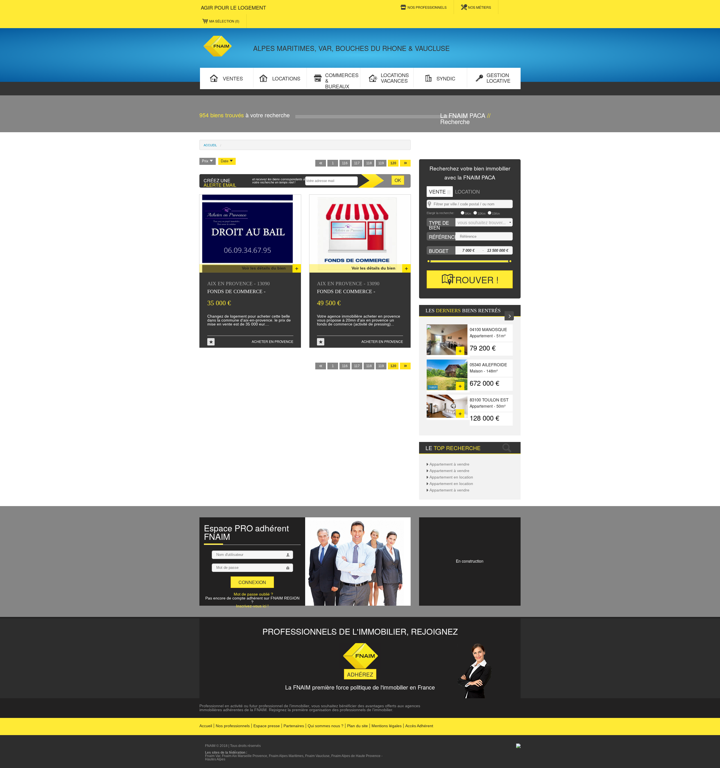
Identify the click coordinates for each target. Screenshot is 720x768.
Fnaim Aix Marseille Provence (244, 756)
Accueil (210, 145)
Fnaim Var (212, 756)
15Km (496, 213)
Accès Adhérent (419, 726)
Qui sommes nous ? (325, 726)
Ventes (232, 78)
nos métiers (479, 7)
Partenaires (294, 726)
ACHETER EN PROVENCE (272, 341)
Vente (440, 191)
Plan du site (357, 726)
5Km (468, 213)
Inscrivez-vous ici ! (252, 606)
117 (357, 163)
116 (345, 163)
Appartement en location (451, 477)
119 (381, 163)
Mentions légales (387, 726)
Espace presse (266, 726)
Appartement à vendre (449, 464)
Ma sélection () (224, 21)
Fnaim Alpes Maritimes (286, 756)
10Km (481, 213)
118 (369, 163)
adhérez (360, 674)
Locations (285, 78)
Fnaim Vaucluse (317, 756)
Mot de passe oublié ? (253, 594)
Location (467, 191)
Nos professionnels (233, 726)
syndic (445, 78)
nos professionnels (427, 7)
